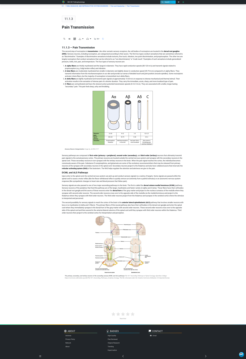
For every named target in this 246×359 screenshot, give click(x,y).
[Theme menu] (178, 2)
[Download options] (81, 39)
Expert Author (112, 350)
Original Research (114, 343)
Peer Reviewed (113, 339)
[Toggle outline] (64, 39)
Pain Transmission (133, 6)
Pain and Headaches (118, 6)
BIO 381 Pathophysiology (76, 2)
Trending (111, 346)
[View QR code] (74, 39)
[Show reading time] (103, 38)
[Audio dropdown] (88, 39)
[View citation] (69, 39)
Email (155, 336)
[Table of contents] (62, 6)
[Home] (63, 2)
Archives (68, 336)
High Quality (112, 336)
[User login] (183, 2)
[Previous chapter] (123, 356)
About (67, 346)
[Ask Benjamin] (241, 354)
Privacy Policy (70, 339)
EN (98, 39)
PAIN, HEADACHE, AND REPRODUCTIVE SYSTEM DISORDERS (87, 6)
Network (68, 343)
